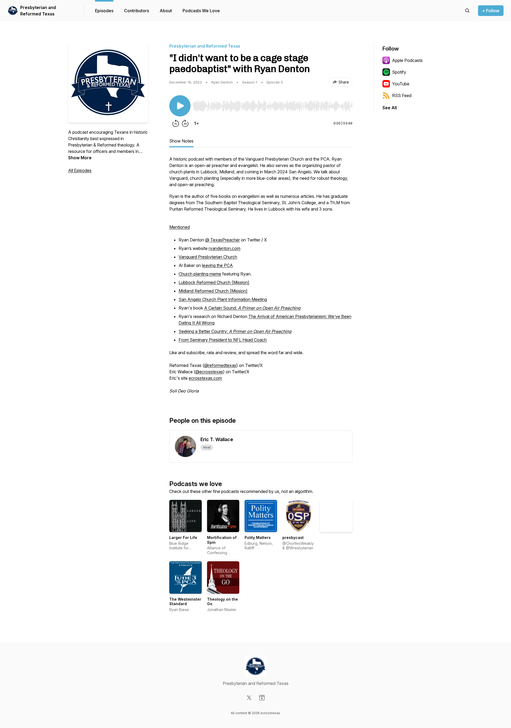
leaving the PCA (217, 265)
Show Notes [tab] (181, 141)
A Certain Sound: (252, 308)
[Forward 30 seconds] (185, 123)
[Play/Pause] (180, 105)
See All (389, 107)
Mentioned (179, 227)
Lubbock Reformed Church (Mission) (214, 282)
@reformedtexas (220, 365)
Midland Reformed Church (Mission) (213, 291)
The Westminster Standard (185, 601)
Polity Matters (258, 537)
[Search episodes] (467, 10)
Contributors (136, 10)
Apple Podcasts (407, 60)
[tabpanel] (260, 277)
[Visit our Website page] (262, 697)
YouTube (400, 83)
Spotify (399, 72)
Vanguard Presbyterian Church (208, 257)
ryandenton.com (224, 248)
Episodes (104, 10)
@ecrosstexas (209, 371)
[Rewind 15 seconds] (175, 123)
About (166, 10)
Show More (80, 157)
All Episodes (80, 170)
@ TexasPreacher (222, 239)
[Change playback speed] (196, 123)
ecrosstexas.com (205, 378)
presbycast (293, 537)
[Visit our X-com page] (249, 697)
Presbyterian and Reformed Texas (38, 10)
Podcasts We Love (201, 10)
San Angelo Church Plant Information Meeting (223, 299)
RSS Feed (401, 95)
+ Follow (490, 10)
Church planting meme (200, 274)
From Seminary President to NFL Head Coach (223, 339)
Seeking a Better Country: (235, 331)
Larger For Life (183, 537)
